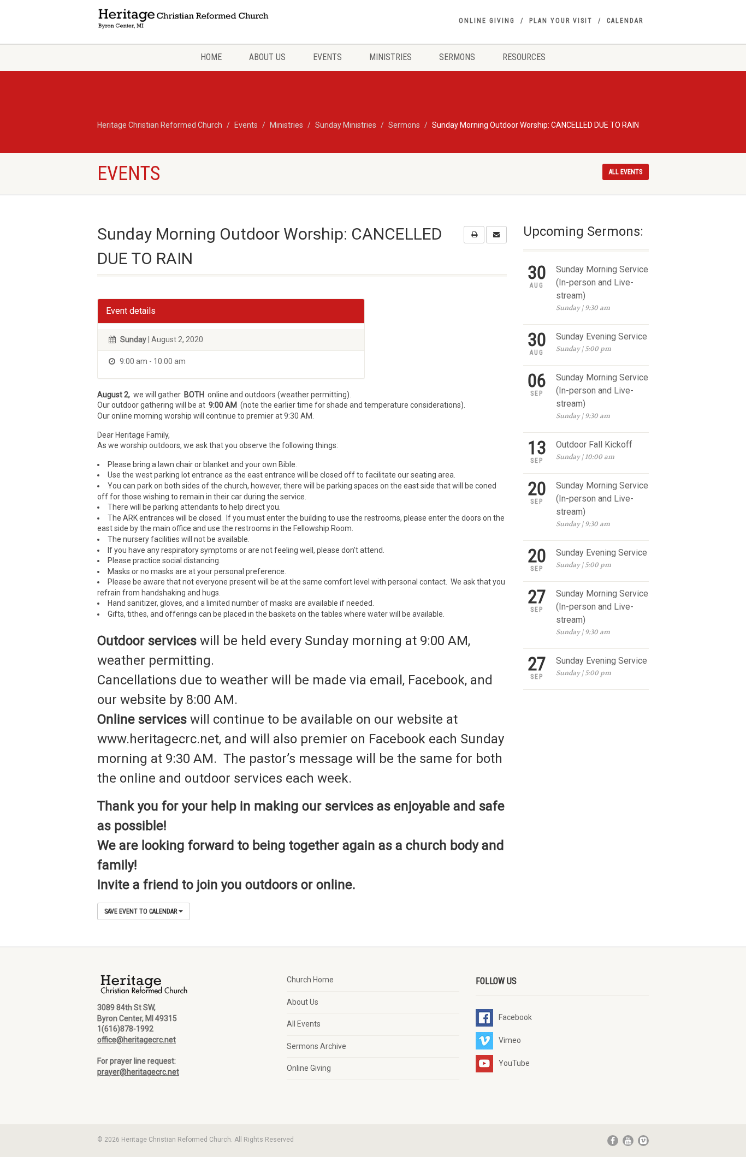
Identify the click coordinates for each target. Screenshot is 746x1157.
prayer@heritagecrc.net (138, 1071)
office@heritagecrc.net (136, 1039)
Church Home (310, 979)
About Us (267, 57)
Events (327, 57)
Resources (524, 57)
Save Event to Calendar (141, 911)
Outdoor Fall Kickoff (594, 444)
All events (625, 172)
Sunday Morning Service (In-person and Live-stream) (602, 282)
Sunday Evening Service (601, 336)
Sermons (457, 57)
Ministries (390, 57)
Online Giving (487, 21)
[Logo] (183, 20)
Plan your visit (561, 21)
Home (211, 57)
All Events (304, 1023)
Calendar (625, 21)
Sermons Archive (316, 1046)
